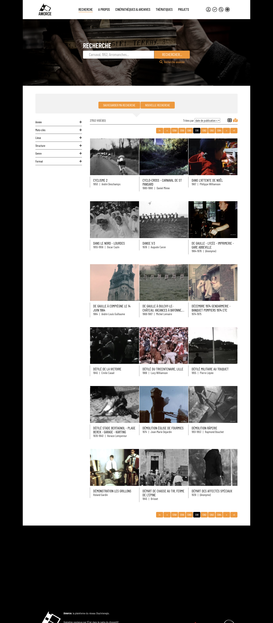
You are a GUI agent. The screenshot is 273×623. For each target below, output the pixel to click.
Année (38, 122)
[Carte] (235, 120)
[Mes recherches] (221, 9)
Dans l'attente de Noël (207, 180)
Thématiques (164, 9)
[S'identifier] (208, 9)
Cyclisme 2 (100, 180)
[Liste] (230, 120)
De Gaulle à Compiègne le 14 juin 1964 (111, 308)
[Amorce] (44, 9)
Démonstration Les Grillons (112, 491)
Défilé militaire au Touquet (210, 369)
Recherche (86, 9)
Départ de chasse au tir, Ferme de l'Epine (163, 493)
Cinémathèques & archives (132, 9)
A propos (104, 9)
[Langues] (227, 9)
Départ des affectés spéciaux (212, 491)
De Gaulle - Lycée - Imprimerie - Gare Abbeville (213, 245)
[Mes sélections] (214, 9)
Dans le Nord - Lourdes (109, 243)
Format (39, 161)
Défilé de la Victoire (107, 369)
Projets (183, 9)
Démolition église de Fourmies (163, 428)
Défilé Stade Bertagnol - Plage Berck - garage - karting (114, 430)
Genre (38, 153)
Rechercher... (172, 54)
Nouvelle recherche (157, 105)
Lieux (38, 138)
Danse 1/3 (149, 243)
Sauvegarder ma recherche (119, 105)
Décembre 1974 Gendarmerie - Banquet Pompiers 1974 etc (211, 308)
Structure (40, 145)
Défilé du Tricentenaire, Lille (163, 369)
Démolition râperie (204, 428)
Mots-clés (40, 130)
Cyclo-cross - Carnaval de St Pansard (162, 182)
